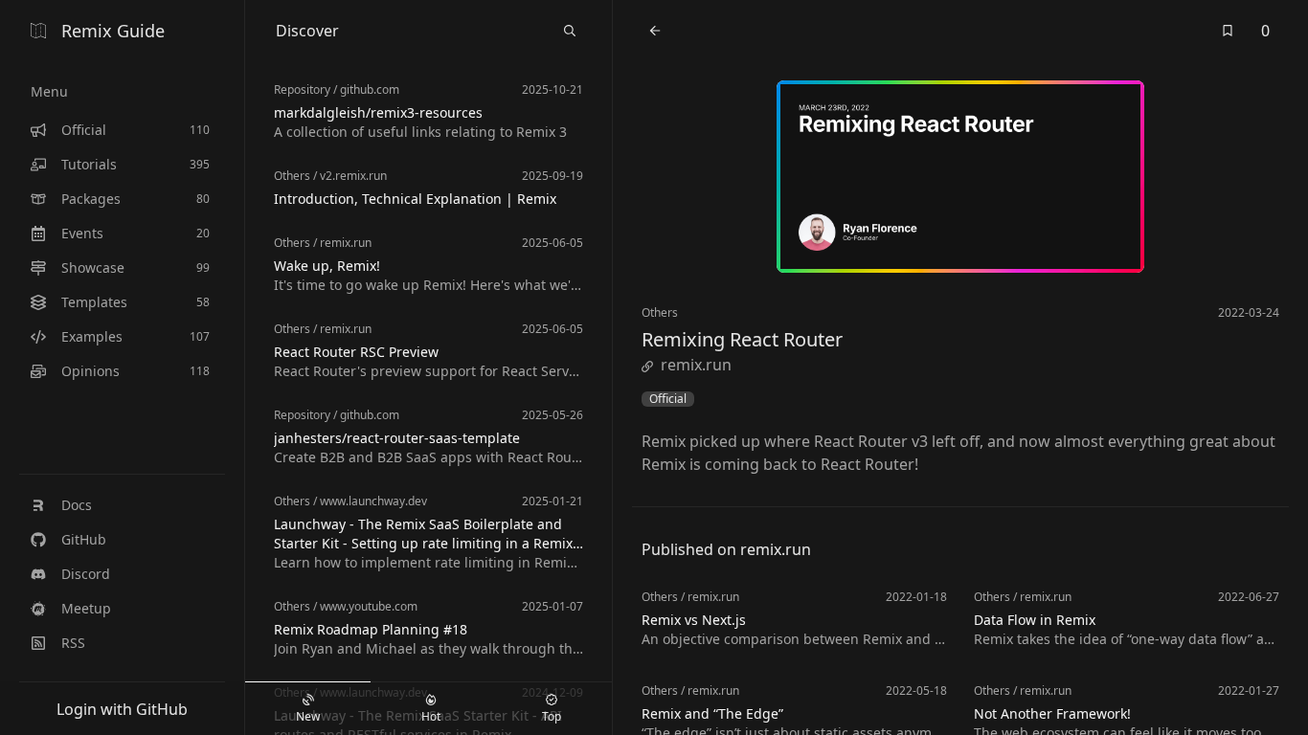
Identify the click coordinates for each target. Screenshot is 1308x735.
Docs (76, 505)
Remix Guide (113, 30)
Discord (85, 574)
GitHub (83, 539)
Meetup (86, 608)
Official (668, 399)
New (308, 716)
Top (551, 716)
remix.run (696, 364)
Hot (430, 716)
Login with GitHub (122, 709)
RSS (73, 643)
